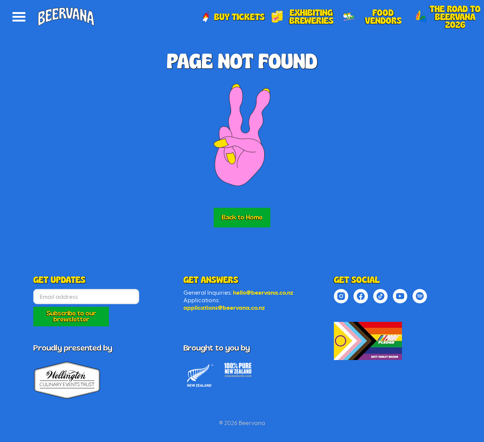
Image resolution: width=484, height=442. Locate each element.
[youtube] (400, 296)
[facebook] (361, 296)
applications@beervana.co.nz (224, 308)
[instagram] (341, 296)
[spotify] (420, 296)
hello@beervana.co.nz (263, 293)
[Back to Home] (368, 341)
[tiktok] (380, 296)
